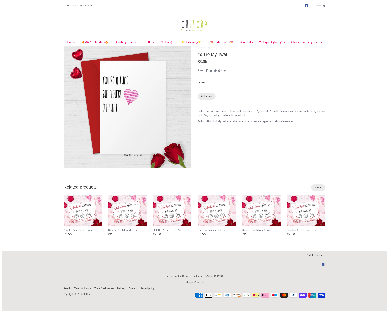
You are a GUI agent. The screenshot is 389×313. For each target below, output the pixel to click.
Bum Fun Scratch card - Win (256, 230)
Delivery (121, 288)
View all (318, 187)
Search (67, 288)
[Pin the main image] (215, 70)
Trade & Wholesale (104, 288)
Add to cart (206, 96)
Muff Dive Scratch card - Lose (213, 230)
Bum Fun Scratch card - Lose (301, 230)
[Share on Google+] (220, 70)
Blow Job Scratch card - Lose (123, 230)
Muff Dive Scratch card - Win (167, 230)
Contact (133, 288)
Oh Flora (202, 48)
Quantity (201, 82)
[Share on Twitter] (211, 70)
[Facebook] (306, 6)
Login (67, 6)
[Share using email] (224, 70)
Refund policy (147, 288)
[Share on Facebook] (207, 70)
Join (75, 6)
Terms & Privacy (82, 288)
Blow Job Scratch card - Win (78, 230)
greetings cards (216, 48)
